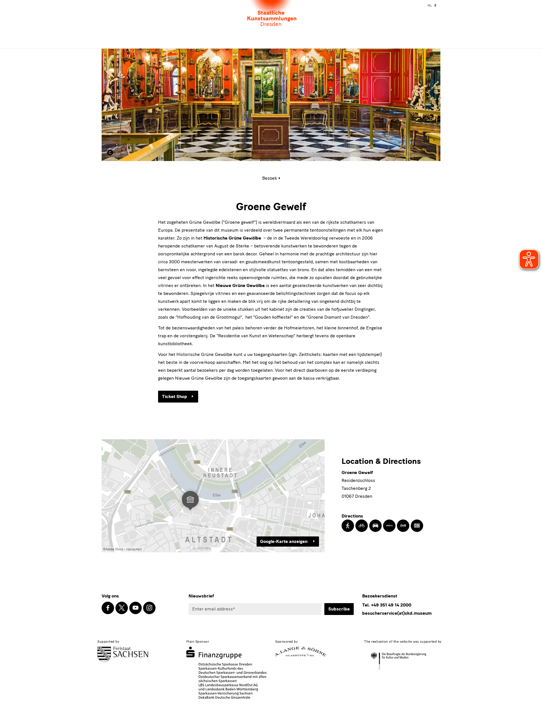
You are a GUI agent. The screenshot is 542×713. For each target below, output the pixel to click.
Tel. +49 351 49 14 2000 (386, 605)
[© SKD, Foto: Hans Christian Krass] (112, 152)
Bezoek (269, 178)
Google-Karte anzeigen (284, 541)
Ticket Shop (174, 396)
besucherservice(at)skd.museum (397, 613)
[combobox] (433, 6)
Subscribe (339, 609)
